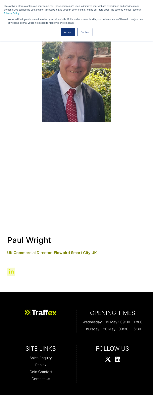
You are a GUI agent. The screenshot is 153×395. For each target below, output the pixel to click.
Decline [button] (85, 32)
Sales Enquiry (41, 358)
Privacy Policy (11, 13)
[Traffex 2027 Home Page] (40, 313)
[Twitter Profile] (108, 359)
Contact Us (40, 379)
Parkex (40, 365)
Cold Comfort (40, 372)
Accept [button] (68, 32)
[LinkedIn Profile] (117, 359)
